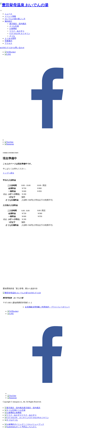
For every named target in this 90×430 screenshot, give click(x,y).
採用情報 (36, 307)
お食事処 (13, 29)
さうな (12, 36)
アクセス (8, 43)
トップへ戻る (8, 173)
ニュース (8, 14)
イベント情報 (10, 16)
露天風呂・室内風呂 (17, 24)
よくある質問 (10, 38)
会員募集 (28, 307)
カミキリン (19, 33)
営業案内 (8, 41)
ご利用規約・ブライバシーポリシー (55, 307)
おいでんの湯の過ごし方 (15, 19)
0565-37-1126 (6, 48)
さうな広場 (14, 26)
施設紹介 (8, 21)
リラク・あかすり (16, 31)
